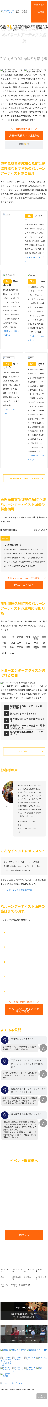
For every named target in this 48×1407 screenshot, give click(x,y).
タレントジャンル (18, 1270)
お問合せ (24, 1235)
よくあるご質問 (23, 11)
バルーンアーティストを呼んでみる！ (24, 1010)
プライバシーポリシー (6, 1286)
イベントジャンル (15, 27)
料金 (33, 25)
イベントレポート (45, 27)
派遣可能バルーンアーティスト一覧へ (24, 478)
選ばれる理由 (3, 26)
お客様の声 (27, 26)
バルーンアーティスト (18, 58)
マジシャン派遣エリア (18, 1286)
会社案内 (17, 11)
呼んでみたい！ (24, 585)
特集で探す (21, 26)
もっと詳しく (24, 751)
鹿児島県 (38, 58)
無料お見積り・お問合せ (39, 11)
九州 (35, 58)
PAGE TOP (41, 1397)
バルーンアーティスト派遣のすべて (17, 889)
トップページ (4, 58)
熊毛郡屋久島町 (44, 59)
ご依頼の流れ (39, 26)
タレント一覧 (9, 26)
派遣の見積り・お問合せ (24, 135)
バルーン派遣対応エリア (29, 58)
